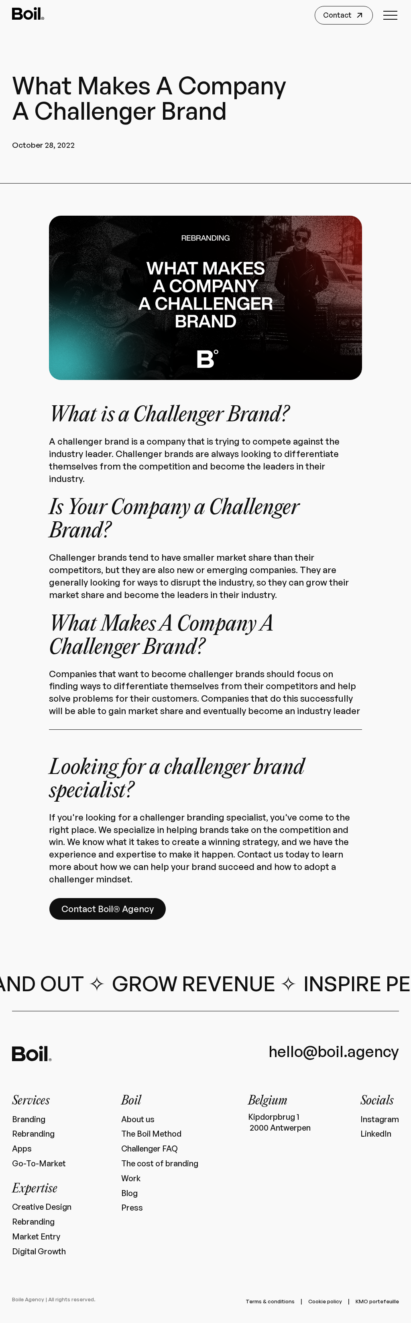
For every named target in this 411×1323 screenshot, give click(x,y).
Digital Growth (39, 1251)
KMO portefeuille (377, 1301)
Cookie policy (325, 1301)
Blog (129, 1193)
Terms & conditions (270, 1301)
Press (132, 1208)
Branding (28, 1119)
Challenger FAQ (149, 1149)
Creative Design (41, 1207)
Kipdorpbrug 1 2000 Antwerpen (279, 1122)
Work (130, 1178)
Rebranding (33, 1134)
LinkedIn (375, 1134)
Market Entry (36, 1237)
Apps (22, 1149)
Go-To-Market (39, 1164)
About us (138, 1119)
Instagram (379, 1119)
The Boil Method (151, 1134)
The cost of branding (159, 1164)
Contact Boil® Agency (107, 908)
